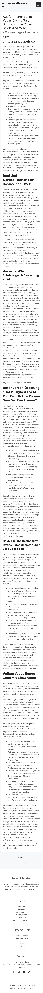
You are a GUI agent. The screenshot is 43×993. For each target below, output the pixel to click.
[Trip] (19, 972)
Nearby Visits (21, 915)
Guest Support (22, 936)
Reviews (21, 909)
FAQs (22, 941)
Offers (21, 944)
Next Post (22, 864)
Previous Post (22, 857)
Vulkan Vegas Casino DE (22, 32)
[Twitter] (29, 972)
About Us (21, 907)
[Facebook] (24, 972)
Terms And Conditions (22, 920)
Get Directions (21, 912)
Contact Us (21, 917)
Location (21, 946)
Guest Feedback (21, 938)
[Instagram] (14, 972)
